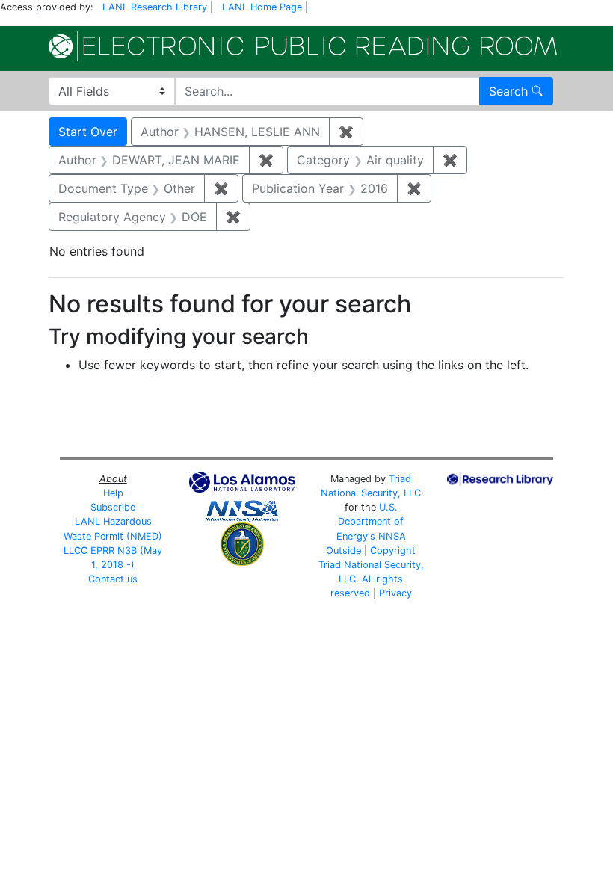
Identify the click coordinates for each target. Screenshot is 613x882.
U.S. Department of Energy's (370, 521)
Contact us (113, 579)
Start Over (87, 131)
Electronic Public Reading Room (303, 46)
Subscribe (112, 507)
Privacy (395, 593)
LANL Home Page (262, 7)
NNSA (392, 536)
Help (113, 493)
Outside (343, 550)
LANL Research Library (154, 7)
